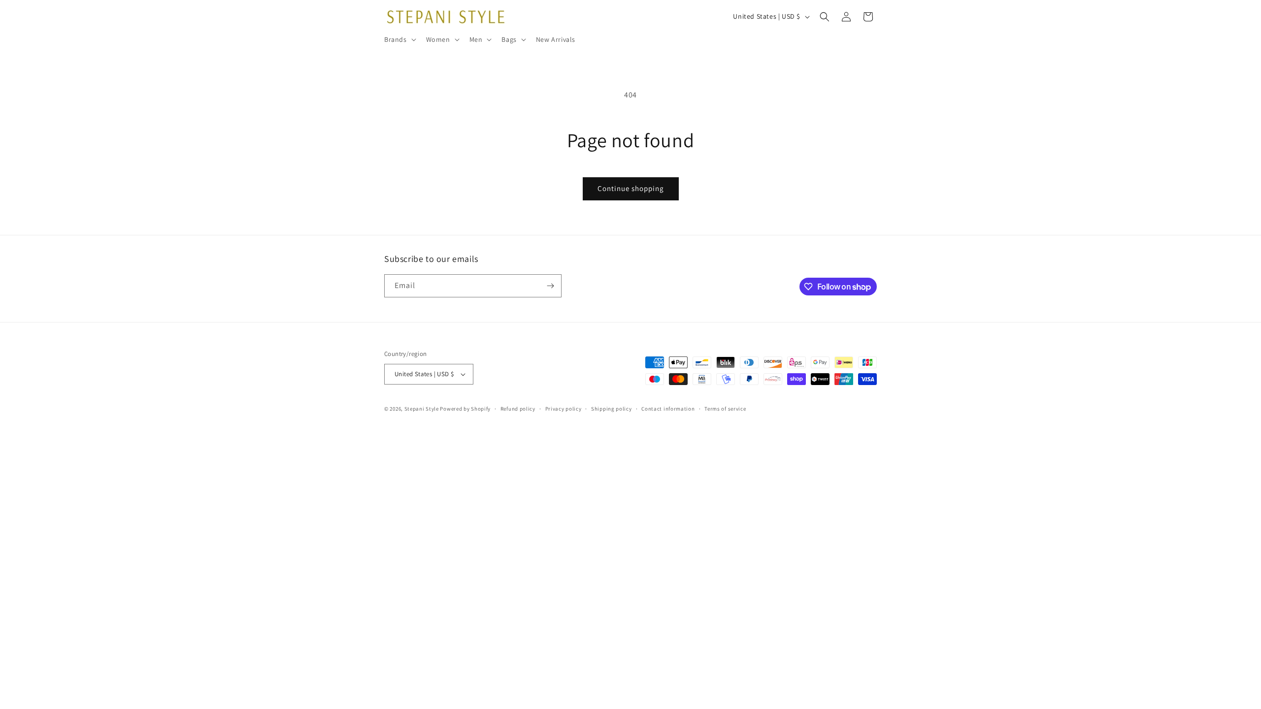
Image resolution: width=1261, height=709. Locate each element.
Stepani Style (421, 408)
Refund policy (517, 408)
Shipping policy (611, 408)
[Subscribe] (550, 285)
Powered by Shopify (465, 408)
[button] (399, 39)
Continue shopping (630, 188)
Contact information (668, 408)
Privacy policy (563, 408)
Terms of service (725, 408)
